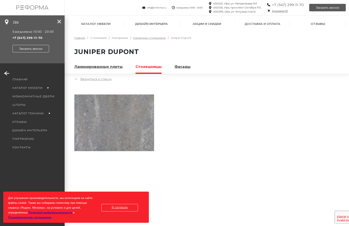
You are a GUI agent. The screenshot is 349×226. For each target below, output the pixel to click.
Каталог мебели (95, 24)
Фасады (182, 67)
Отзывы (318, 24)
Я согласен (120, 207)
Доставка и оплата (262, 24)
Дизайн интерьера (151, 24)
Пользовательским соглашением (30, 217)
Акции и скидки (207, 24)
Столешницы (149, 67)
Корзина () (280, 11)
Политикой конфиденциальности (50, 212)
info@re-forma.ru (156, 7)
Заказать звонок (327, 8)
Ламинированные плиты (98, 67)
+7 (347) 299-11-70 (288, 5)
